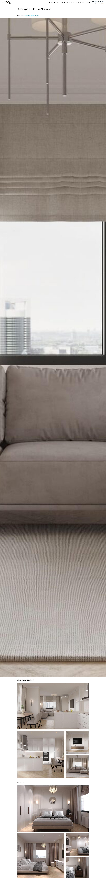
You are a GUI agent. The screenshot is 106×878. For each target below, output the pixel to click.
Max (103, 3)
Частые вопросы (79, 2)
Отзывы (71, 2)
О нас (58, 2)
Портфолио (65, 2)
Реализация (52, 2)
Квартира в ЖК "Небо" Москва (32, 15)
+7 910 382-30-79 (98, 2)
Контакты (88, 2)
